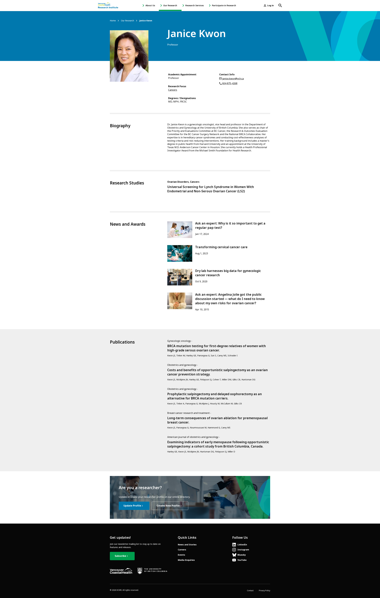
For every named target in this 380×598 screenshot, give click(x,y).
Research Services (194, 5)
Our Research (170, 5)
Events (181, 554)
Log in (270, 5)
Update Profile (132, 505)
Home (113, 20)
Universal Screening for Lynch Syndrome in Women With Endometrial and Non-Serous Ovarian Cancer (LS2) (210, 189)
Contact (250, 590)
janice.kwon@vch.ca (233, 78)
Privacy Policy (264, 590)
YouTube (242, 560)
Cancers (172, 90)
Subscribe (120, 556)
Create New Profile (168, 505)
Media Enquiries (186, 560)
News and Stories (187, 544)
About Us (150, 5)
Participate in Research (224, 5)
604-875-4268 (229, 83)
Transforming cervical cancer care (221, 247)
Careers (182, 549)
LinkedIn (242, 544)
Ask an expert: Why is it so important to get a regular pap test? (230, 225)
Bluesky (242, 554)
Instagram (243, 549)
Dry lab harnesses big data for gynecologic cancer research (228, 273)
